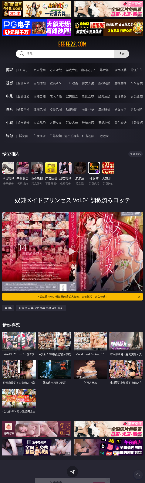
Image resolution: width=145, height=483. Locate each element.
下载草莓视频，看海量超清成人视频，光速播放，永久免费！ (72, 296)
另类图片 (137, 109)
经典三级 (104, 96)
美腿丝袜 (88, 109)
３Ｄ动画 (72, 83)
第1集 (8, 308)
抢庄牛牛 (137, 70)
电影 (9, 96)
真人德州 (40, 70)
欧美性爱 (72, 96)
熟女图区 (120, 109)
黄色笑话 (120, 123)
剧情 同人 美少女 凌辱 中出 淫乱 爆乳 (41, 308)
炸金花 (104, 70)
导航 (9, 135)
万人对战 (56, 70)
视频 (9, 83)
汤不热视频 (71, 136)
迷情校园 (88, 123)
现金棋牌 (120, 70)
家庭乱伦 (40, 123)
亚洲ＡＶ (23, 83)
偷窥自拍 (23, 109)
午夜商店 (40, 136)
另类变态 (137, 96)
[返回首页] (138, 474)
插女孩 (23, 136)
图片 (9, 109)
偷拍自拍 (40, 96)
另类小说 (104, 123)
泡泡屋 (104, 136)
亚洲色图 (40, 109)
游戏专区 (72, 70)
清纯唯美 (104, 109)
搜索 (122, 54)
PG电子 (23, 70)
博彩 (9, 69)
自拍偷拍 (40, 83)
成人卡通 (56, 96)
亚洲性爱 (23, 96)
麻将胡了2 (88, 70)
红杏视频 (88, 136)
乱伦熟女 (120, 96)
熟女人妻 (88, 83)
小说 (9, 122)
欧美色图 (56, 109)
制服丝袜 (88, 96)
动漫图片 (72, 109)
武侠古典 (72, 123)
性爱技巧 (137, 123)
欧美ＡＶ (56, 83)
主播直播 (120, 83)
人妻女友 (56, 123)
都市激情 (23, 123)
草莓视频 (56, 136)
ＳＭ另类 (137, 83)
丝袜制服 (104, 83)
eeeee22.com (72, 44)
